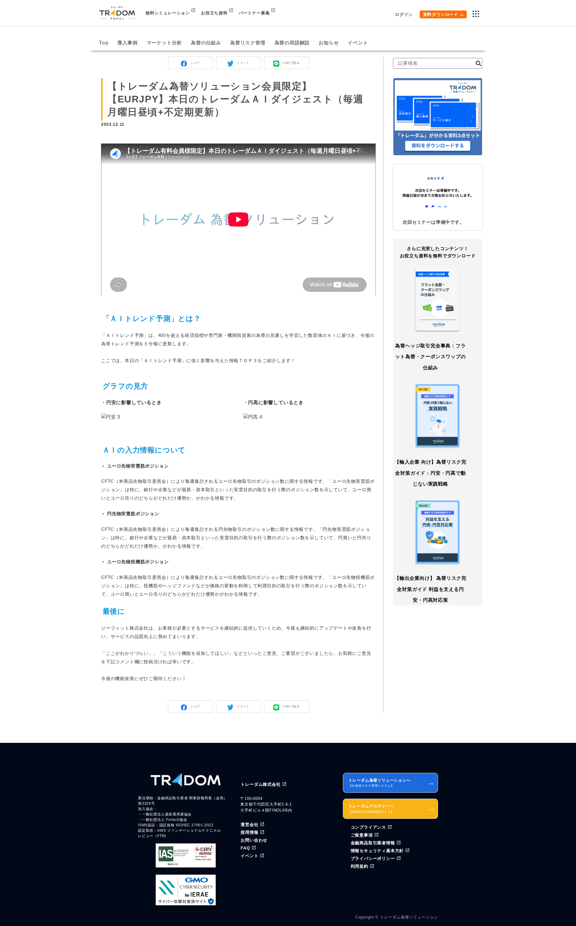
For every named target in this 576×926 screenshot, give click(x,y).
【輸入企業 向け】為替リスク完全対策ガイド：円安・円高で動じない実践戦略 (430, 472)
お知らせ (329, 42)
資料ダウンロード (440, 14)
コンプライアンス (368, 827)
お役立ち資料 (214, 13)
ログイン (404, 14)
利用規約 (359, 866)
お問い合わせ (254, 840)
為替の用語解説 (292, 42)
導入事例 (127, 42)
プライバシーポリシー (373, 858)
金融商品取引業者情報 (373, 842)
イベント (358, 42)
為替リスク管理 (248, 42)
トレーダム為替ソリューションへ (392, 782)
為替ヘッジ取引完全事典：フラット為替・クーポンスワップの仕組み (430, 356)
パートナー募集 (254, 13)
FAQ (245, 848)
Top (103, 42)
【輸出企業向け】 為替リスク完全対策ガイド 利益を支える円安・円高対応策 (430, 589)
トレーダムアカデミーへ (392, 808)
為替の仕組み (206, 42)
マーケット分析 (164, 42)
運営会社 (249, 824)
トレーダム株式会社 (260, 784)
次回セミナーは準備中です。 (433, 222)
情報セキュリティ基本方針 (377, 850)
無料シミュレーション (168, 13)
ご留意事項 (362, 835)
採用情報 (249, 832)
